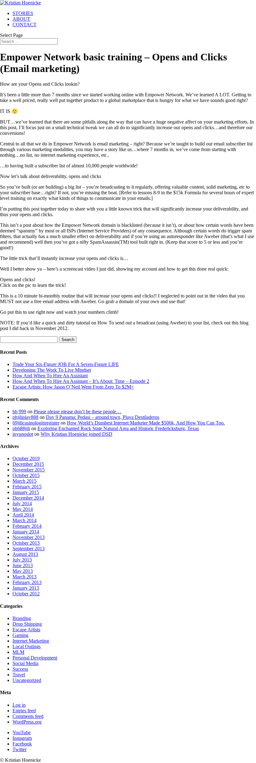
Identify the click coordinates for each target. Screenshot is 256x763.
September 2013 (28, 548)
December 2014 (28, 498)
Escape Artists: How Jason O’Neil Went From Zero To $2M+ (73, 386)
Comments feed (27, 716)
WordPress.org (27, 722)
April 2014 (23, 514)
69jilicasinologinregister (35, 422)
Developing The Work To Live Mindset (51, 370)
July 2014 (22, 503)
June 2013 (22, 565)
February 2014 (27, 526)
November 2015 (28, 469)
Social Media (25, 663)
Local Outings (26, 646)
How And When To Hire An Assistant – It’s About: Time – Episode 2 (80, 381)
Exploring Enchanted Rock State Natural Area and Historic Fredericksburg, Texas (118, 428)
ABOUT (21, 19)
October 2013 (26, 543)
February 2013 (27, 582)
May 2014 (22, 509)
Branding (21, 618)
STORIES (22, 13)
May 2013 (22, 571)
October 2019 (26, 458)
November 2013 (28, 537)
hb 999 (19, 411)
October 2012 (26, 593)
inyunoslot (22, 434)
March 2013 (24, 576)
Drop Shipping (27, 624)
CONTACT (24, 24)
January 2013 (25, 588)
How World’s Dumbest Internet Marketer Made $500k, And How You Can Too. (146, 422)
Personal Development (34, 657)
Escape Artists (26, 629)
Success (20, 669)
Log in (19, 705)
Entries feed (24, 710)
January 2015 (25, 492)
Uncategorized (26, 680)
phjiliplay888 (25, 417)
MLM (18, 652)
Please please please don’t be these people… (77, 411)
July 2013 (22, 559)
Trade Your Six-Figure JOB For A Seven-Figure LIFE (65, 364)
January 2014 (25, 531)
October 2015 (26, 475)
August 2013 (25, 554)
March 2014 (24, 520)
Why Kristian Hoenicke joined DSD (76, 434)
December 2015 (28, 464)
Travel (18, 674)
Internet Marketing (30, 640)
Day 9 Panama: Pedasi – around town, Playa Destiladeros (102, 417)
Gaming (20, 635)
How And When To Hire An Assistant (50, 375)
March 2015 (24, 481)
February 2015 (27, 486)
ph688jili (21, 428)
